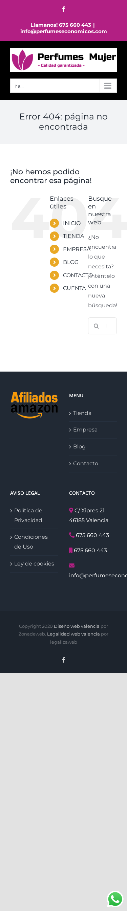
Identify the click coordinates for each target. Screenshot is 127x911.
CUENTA (74, 288)
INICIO (72, 223)
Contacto (85, 463)
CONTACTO (78, 275)
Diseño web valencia (77, 626)
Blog (79, 446)
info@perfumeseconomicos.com (63, 31)
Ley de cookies (34, 563)
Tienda (82, 413)
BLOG (71, 262)
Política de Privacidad (28, 515)
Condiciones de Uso (31, 542)
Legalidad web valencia (73, 634)
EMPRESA (76, 249)
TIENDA (73, 236)
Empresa (85, 429)
